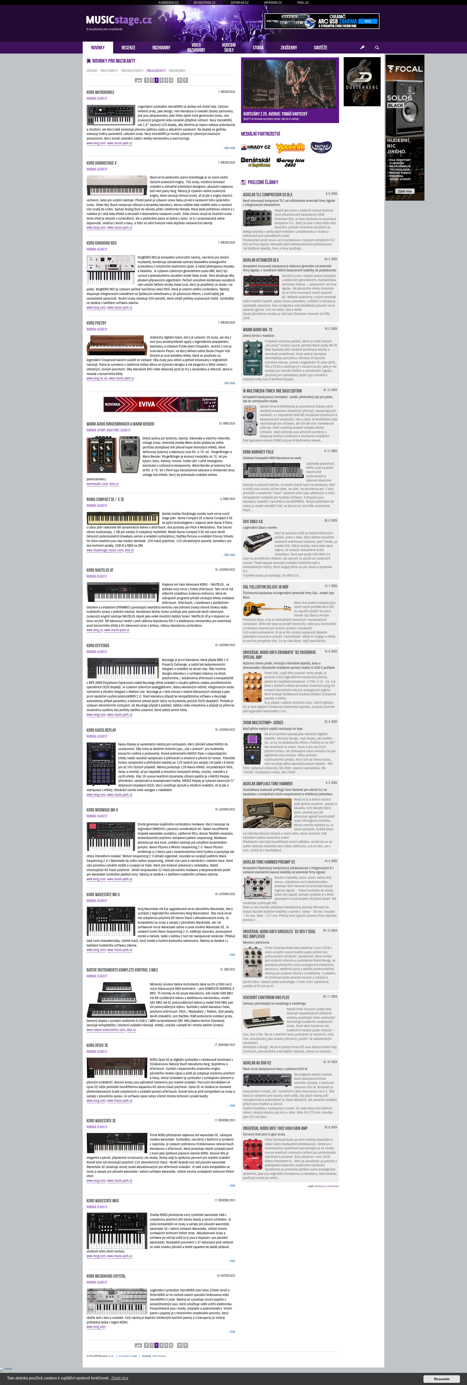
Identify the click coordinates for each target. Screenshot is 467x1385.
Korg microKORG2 (100, 91)
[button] (138, 80)
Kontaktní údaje (128, 1356)
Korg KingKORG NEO (102, 242)
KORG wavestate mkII (103, 1200)
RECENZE (128, 47)
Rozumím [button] (441, 1379)
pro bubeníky (177, 70)
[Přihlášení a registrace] (362, 48)
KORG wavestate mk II (103, 894)
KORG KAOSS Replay (101, 729)
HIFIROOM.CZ (273, 2)
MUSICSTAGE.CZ (205, 2)
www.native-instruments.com (106, 1030)
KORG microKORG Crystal (106, 1275)
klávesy (102, 98)
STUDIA (258, 47)
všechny (92, 70)
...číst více (228, 148)
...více (231, 954)
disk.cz (113, 484)
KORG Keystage (98, 645)
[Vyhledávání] (377, 48)
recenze (319, 1186)
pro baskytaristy (132, 70)
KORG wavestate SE (101, 1120)
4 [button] (166, 79)
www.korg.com (96, 143)
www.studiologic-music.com (105, 550)
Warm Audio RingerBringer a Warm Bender (120, 423)
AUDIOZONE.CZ (168, 2)
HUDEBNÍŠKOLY (229, 47)
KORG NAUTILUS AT (100, 569)
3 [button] (161, 79)
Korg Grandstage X (102, 162)
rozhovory (333, 1186)
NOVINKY (98, 47)
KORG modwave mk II (102, 809)
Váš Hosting (159, 1356)
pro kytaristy (109, 70)
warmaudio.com (97, 484)
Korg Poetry (96, 322)
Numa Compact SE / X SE (105, 498)
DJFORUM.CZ (240, 2)
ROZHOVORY (161, 47)
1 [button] (151, 79)
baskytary (113, 430)
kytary (101, 430)
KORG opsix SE (97, 1044)
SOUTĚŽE (320, 47)
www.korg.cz (95, 630)
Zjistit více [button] (119, 1378)
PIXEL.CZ (303, 2)
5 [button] (171, 79)
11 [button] (180, 79)
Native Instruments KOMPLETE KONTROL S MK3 (122, 969)
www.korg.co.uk (97, 378)
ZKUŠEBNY (289, 47)
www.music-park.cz (119, 143)
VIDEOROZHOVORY (196, 47)
